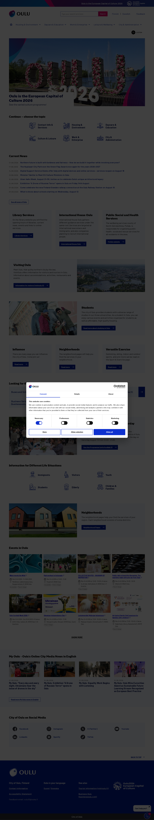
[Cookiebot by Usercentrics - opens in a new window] (115, 386)
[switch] (64, 423)
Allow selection (77, 432)
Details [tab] (77, 394)
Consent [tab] (43, 394)
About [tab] (110, 394)
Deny (45, 432)
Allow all (109, 432)
